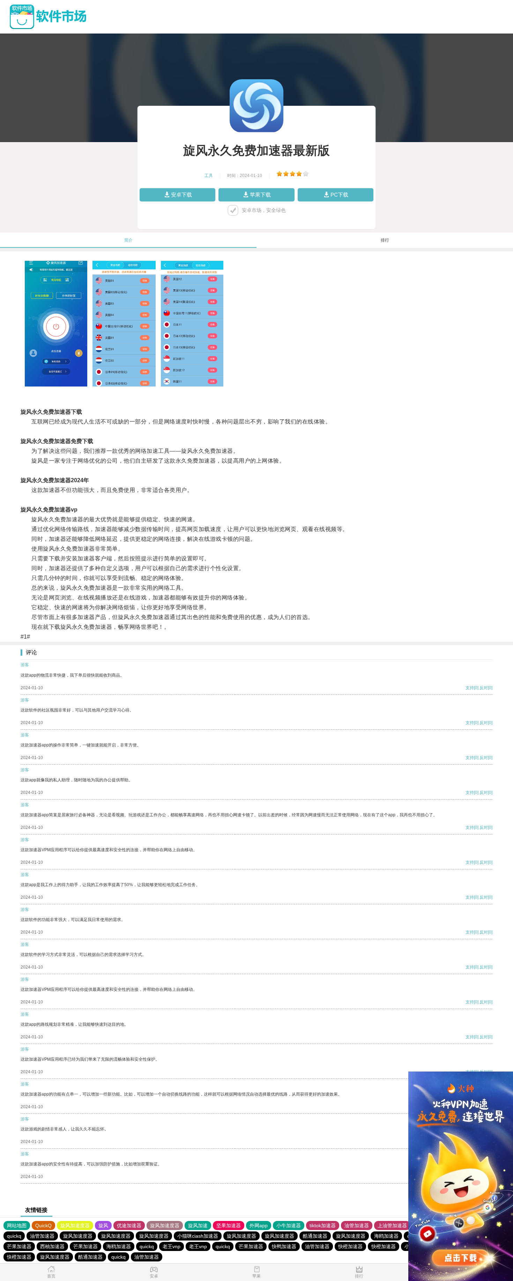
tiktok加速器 (323, 1225)
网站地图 (17, 1225)
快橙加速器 (350, 1246)
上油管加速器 (392, 1225)
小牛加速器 (288, 1225)
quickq (14, 1236)
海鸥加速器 (386, 1236)
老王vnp (171, 1246)
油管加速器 (356, 1225)
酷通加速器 (315, 1236)
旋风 (103, 1225)
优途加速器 (129, 1225)
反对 (483, 687)
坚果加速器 (228, 1225)
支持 (470, 687)
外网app (259, 1225)
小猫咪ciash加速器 (197, 1236)
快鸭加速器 (284, 1246)
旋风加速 (198, 1225)
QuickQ (43, 1225)
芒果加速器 (19, 1246)
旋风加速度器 (75, 1225)
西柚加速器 (52, 1246)
